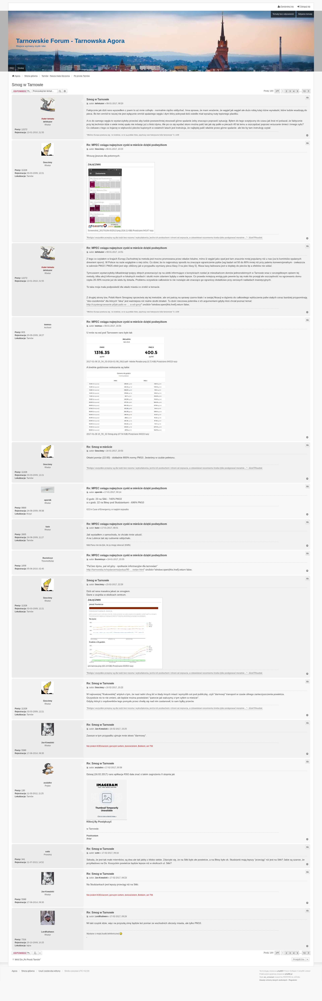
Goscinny (47, 162)
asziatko (48, 783)
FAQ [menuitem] (12, 68)
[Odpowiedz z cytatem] (307, 97)
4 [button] (293, 91)
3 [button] (290, 91)
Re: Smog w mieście (99, 446)
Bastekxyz (48, 558)
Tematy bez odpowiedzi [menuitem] (283, 14)
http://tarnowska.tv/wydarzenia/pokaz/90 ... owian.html (115, 569)
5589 (23, 750)
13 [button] (304, 91)
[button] (277, 91)
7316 (23, 939)
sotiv (47, 851)
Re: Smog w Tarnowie (100, 683)
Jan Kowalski (47, 742)
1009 (23, 566)
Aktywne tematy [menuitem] (305, 14)
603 (23, 332)
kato (48, 527)
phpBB (280, 971)
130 (23, 790)
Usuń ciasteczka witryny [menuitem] (49, 971)
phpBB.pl (288, 974)
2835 (23, 534)
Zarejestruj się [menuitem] (287, 7)
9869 (23, 508)
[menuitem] (273, 980)
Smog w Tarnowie (27, 84)
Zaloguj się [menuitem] (305, 7)
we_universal (269, 977)
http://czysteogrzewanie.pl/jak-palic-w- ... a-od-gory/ (114, 304)
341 (23, 859)
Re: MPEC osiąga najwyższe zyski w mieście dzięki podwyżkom (127, 145)
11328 (24, 170)
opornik (47, 500)
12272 (24, 129)
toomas (47, 324)
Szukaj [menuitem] (21, 68)
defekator (47, 122)
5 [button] (297, 91)
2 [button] (286, 91)
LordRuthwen (47, 932)
